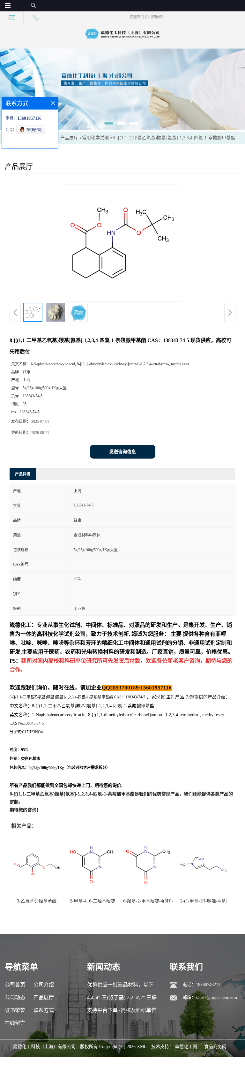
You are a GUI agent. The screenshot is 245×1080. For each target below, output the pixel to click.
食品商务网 (215, 1046)
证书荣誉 (15, 1010)
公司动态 (15, 997)
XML (142, 1046)
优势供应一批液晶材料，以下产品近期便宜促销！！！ (120, 986)
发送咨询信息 (122, 451)
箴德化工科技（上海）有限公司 (44, 1046)
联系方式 (43, 1010)
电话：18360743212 (201, 984)
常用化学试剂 (95, 137)
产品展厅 (69, 137)
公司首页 (15, 984)
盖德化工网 (186, 1046)
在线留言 (15, 1023)
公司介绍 (43, 984)
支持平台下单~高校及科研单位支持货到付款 (121, 1012)
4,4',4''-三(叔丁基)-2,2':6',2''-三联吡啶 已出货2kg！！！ (122, 999)
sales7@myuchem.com (216, 997)
